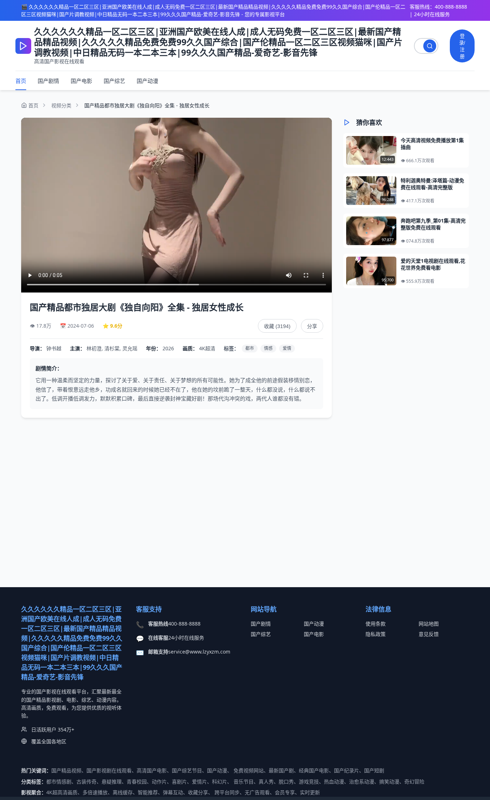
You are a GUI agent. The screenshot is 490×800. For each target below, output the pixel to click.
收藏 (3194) (277, 326)
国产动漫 (147, 80)
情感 (268, 348)
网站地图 (429, 623)
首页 (20, 80)
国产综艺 (114, 80)
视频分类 (61, 105)
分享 (312, 326)
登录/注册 (462, 46)
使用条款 (376, 623)
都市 (249, 348)
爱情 (287, 348)
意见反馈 (429, 634)
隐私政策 (376, 634)
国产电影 (81, 80)
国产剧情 (48, 80)
